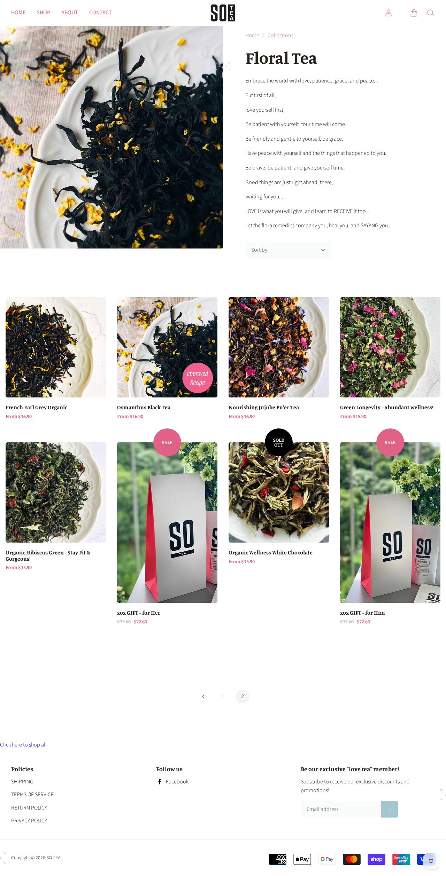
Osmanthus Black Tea (143, 407)
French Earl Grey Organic (36, 407)
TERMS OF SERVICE (32, 794)
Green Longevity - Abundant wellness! (386, 407)
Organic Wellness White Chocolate (271, 553)
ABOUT (69, 12)
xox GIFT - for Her (138, 613)
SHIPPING (22, 782)
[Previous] (203, 696)
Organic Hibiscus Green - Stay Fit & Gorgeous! (48, 556)
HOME (18, 12)
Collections (280, 35)
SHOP (43, 12)
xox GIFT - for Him (362, 613)
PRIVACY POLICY (29, 820)
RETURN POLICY (29, 808)
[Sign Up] (389, 809)
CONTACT (100, 12)
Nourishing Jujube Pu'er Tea (264, 407)
